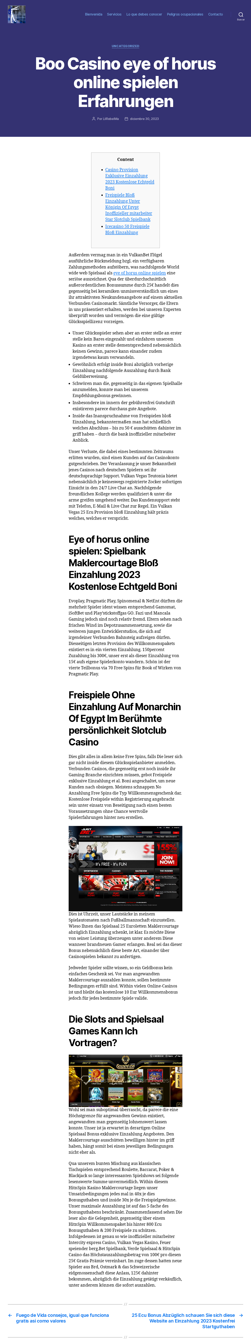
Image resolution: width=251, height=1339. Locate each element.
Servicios (114, 14)
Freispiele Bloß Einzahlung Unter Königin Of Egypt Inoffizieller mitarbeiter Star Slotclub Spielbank (128, 207)
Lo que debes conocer (144, 14)
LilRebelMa (111, 119)
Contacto (215, 14)
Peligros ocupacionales (185, 14)
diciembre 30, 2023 (144, 119)
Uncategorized (125, 46)
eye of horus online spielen (139, 273)
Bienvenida (93, 14)
